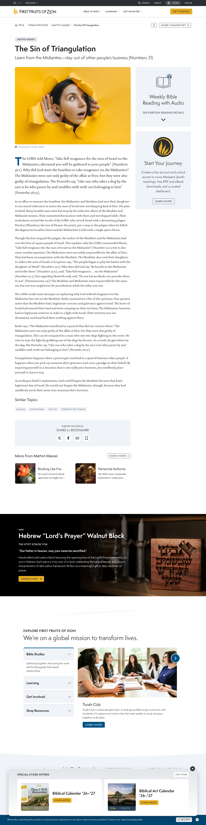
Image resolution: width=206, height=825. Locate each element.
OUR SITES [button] (30, 3)
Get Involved (35, 697)
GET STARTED (181, 11)
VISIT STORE (181, 774)
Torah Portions (38, 25)
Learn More (163, 201)
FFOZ (21, 25)
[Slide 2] (135, 736)
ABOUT (158, 3)
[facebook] (68, 439)
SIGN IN (188, 3)
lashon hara (37, 409)
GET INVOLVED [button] (132, 11)
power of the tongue (73, 409)
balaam (21, 409)
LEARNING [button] (111, 11)
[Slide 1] (128, 736)
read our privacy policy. (132, 819)
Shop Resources (37, 710)
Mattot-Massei (61, 25)
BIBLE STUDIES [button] (91, 11)
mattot (53, 409)
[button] (144, 3)
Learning (32, 683)
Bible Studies (35, 654)
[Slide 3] (138, 736)
